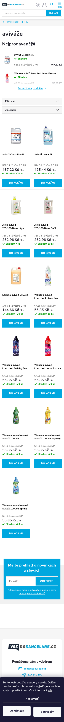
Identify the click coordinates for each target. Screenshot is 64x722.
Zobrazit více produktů (30, 88)
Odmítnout (17, 711)
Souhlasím (47, 712)
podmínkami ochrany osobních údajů (37, 591)
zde (50, 690)
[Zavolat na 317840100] (38, 5)
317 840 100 (35, 674)
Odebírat (46, 581)
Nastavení (32, 699)
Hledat (53, 13)
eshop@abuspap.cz (35, 668)
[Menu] (59, 4)
